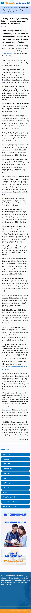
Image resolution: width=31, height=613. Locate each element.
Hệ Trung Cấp (7, 468)
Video (5, 492)
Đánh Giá (6, 487)
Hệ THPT (6, 478)
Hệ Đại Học (6, 454)
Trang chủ (6, 8)
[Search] (28, 3)
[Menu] (2, 3)
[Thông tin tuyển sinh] (15, 3)
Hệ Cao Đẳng (7, 464)
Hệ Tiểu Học (7, 483)
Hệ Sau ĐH (6, 459)
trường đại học (9, 53)
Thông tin (14, 8)
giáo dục (8, 410)
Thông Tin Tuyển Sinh (9, 497)
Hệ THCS (6, 473)
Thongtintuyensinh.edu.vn (20, 610)
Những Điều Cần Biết (9, 506)
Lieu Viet (14, 26)
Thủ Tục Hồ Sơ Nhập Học (11, 502)
